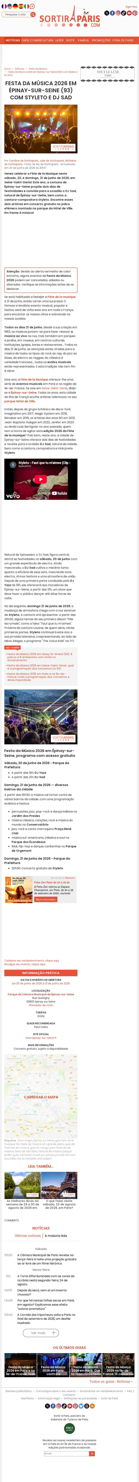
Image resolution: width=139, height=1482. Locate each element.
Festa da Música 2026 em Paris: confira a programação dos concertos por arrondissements (53, 1370)
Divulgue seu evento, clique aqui (24, 964)
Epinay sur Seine (44, 1140)
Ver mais (38, 1333)
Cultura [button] (47, 40)
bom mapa (25, 1140)
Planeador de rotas (41, 1005)
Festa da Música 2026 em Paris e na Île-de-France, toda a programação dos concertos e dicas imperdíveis (38, 677)
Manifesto (27, 1398)
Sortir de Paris (109, 1398)
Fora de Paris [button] (122, 40)
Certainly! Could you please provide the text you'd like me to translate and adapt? (39, 1156)
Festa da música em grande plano (42, 1144)
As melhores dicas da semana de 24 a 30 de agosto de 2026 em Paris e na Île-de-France (23, 1204)
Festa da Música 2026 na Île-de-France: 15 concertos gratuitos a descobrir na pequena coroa (118, 1370)
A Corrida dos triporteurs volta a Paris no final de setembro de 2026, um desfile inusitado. (46, 1319)
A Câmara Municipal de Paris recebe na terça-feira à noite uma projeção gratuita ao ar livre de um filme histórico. (46, 1259)
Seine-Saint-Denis (55, 388)
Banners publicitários (19, 1391)
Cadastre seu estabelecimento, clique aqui (31, 960)
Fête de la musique (62, 297)
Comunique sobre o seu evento (56, 1391)
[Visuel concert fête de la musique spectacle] (40, 129)
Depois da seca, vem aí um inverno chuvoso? (42, 1292)
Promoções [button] (101, 40)
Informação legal (49, 1398)
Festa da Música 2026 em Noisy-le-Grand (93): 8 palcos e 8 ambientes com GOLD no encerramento (39, 657)
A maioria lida (56, 1235)
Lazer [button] (59, 40)
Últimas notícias (28, 1235)
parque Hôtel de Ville (19, 401)
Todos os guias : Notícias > (111, 1381)
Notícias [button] (13, 40)
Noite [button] (70, 40)
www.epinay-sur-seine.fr (41, 1038)
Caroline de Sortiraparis (23, 160)
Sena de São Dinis (26, 1151)
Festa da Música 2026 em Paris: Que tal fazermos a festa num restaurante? (86, 1370)
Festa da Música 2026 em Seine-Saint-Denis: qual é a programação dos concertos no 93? (40, 667)
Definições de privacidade (80, 1398)
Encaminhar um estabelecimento (101, 1391)
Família (83, 40)
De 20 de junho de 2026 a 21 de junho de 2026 (41, 983)
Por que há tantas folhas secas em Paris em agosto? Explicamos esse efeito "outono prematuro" (45, 1304)
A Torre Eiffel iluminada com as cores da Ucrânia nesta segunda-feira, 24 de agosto (45, 1280)
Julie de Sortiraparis (52, 160)
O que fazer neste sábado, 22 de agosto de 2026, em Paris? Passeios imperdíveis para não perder (59, 1204)
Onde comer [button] (30, 40)
